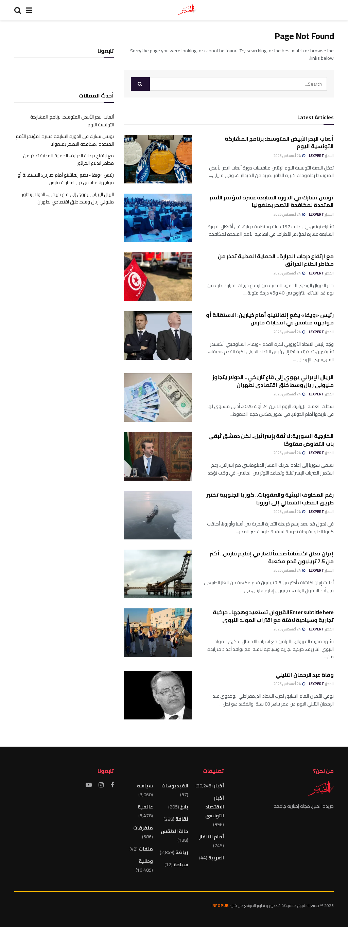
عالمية (145, 806)
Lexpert (316, 155)
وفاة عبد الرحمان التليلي (305, 675)
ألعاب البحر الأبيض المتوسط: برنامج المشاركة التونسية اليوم (279, 142)
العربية (216, 857)
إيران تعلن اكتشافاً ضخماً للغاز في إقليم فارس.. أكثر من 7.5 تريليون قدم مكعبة (272, 557)
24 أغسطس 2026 (287, 155)
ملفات (146, 848)
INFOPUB (220, 905)
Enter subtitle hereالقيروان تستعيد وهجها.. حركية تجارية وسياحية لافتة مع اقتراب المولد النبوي (273, 616)
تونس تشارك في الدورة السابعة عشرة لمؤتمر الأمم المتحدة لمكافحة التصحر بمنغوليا (271, 201)
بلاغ (184, 806)
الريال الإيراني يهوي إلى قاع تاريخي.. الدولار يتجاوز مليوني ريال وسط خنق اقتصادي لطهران (273, 381)
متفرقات (143, 827)
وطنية (146, 861)
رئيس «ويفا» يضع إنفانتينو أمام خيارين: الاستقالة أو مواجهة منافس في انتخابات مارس (270, 318)
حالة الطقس (174, 831)
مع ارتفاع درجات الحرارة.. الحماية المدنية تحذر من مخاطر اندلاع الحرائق (276, 260)
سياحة (181, 864)
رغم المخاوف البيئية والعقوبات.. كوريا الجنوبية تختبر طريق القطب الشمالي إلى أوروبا (270, 498)
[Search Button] (140, 84)
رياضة (181, 852)
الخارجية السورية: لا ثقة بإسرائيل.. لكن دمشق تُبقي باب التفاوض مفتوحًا (271, 439)
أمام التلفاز (211, 836)
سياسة (145, 785)
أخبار (219, 785)
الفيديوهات (174, 785)
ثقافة (181, 819)
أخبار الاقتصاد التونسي (214, 807)
